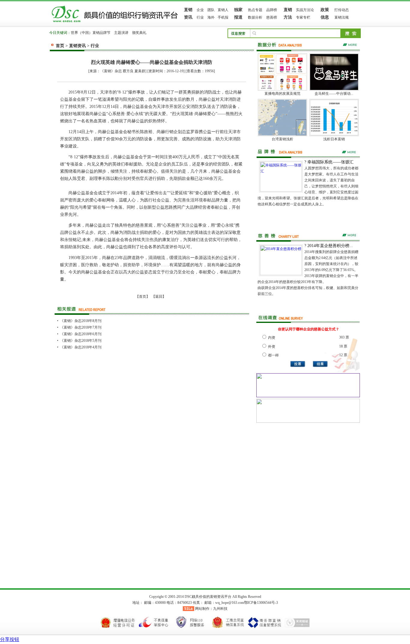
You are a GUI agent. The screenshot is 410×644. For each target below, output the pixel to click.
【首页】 (142, 296)
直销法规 (341, 17)
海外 (211, 17)
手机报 (223, 17)
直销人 (223, 10)
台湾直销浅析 (282, 139)
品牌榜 (271, 10)
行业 (200, 17)
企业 (200, 10)
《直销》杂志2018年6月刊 (80, 334)
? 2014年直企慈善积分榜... (328, 245)
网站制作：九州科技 (211, 609)
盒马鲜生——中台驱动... (334, 93)
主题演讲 (121, 33)
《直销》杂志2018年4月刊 (80, 347)
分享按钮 (9, 639)
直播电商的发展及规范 (282, 93)
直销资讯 (77, 45)
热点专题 (255, 10)
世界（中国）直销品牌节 (90, 33)
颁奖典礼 (139, 33)
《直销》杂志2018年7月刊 (80, 327)
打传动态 (341, 10)
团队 (211, 10)
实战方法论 (305, 10)
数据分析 (255, 17)
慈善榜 (271, 17)
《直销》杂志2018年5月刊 (80, 340)
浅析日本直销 (334, 139)
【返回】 (159, 296)
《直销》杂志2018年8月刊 (80, 321)
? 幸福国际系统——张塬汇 (329, 162)
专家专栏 (303, 17)
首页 (60, 45)
